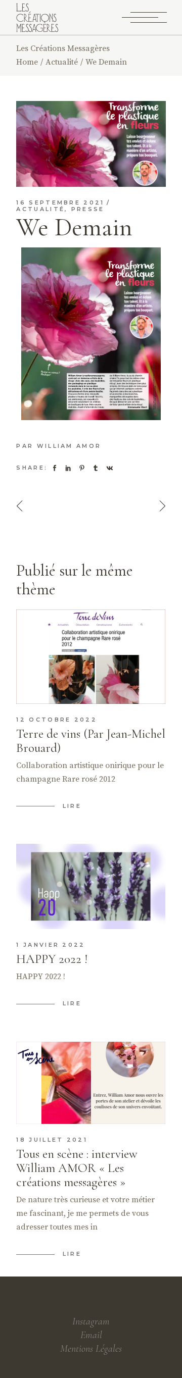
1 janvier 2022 (50, 944)
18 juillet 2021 (51, 1139)
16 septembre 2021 (60, 202)
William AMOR (69, 445)
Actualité (62, 62)
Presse (88, 209)
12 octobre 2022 (56, 719)
